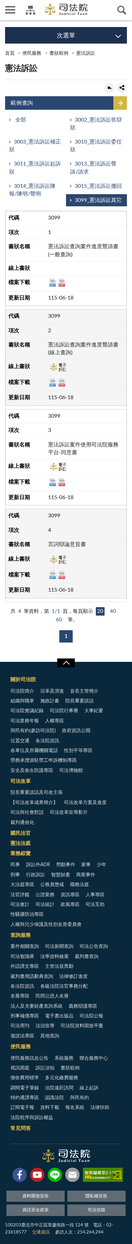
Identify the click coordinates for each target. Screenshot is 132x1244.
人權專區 (54, 721)
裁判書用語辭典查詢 (31, 976)
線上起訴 (89, 1088)
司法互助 (95, 904)
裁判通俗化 (22, 822)
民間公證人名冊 (52, 996)
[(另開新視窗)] (20, 1176)
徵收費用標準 (24, 1077)
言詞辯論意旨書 (67, 544)
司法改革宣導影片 (69, 812)
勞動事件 (65, 864)
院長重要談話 (79, 701)
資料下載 (49, 1107)
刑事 (15, 875)
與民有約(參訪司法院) (33, 730)
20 (100, 611)
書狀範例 (58, 53)
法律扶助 (99, 1107)
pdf (61, 283)
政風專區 (70, 904)
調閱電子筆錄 (24, 1088)
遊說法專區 (22, 1036)
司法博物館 (71, 770)
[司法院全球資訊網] (66, 9)
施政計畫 (49, 701)
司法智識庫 (22, 956)
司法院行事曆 (64, 710)
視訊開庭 (19, 1068)
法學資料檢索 (54, 956)
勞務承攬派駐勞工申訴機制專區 (43, 760)
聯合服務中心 (94, 1058)
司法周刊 (19, 1025)
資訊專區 (70, 894)
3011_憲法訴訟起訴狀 (35, 167)
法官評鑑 (19, 894)
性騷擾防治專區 (27, 914)
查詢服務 (20, 935)
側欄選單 (10, 10)
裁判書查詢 (86, 956)
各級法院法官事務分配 (64, 986)
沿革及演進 (52, 691)
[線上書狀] (57, 368)
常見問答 (20, 1128)
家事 (86, 864)
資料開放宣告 (35, 1196)
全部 (20, 120)
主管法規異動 (59, 966)
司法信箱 (96, 1210)
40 (113, 611)
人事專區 (95, 894)
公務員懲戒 (52, 884)
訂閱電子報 (22, 1107)
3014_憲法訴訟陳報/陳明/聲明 (32, 190)
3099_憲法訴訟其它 (98, 200)
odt (52, 283)
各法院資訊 (47, 740)
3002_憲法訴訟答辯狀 (96, 123)
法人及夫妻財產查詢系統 (36, 1006)
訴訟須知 (45, 1068)
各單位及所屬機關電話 (34, 750)
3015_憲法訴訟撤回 (98, 186)
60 (59, 619)
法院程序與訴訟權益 (31, 1117)
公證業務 (45, 894)
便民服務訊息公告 (29, 1058)
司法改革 (20, 781)
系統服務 (63, 1058)
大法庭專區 (22, 884)
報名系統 (74, 1107)
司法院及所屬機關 (30, 10)
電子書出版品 (59, 1016)
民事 (15, 864)
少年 (101, 864)
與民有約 (79, 1097)
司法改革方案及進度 (85, 802)
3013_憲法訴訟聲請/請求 (93, 167)
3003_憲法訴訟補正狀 (35, 145)
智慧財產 (60, 875)
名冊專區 (19, 996)
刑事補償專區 (24, 1016)
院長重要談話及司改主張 (36, 792)
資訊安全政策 (35, 1210)
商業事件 (85, 875)
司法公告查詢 (94, 946)
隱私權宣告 (96, 1196)
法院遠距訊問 (59, 1088)
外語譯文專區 (24, 966)
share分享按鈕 (122, 88)
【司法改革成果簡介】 (34, 802)
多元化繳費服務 (61, 1077)
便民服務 (31, 53)
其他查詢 (49, 1036)
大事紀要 (93, 710)
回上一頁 (109, 88)
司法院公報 (91, 1016)
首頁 (10, 53)
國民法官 (20, 833)
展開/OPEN (66, 662)
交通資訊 (41, 1232)
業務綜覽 (20, 853)
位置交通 (19, 740)
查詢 (122, 10)
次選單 (66, 36)
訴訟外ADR (38, 864)
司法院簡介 (22, 691)
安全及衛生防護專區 (31, 770)
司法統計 (45, 904)
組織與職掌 (22, 701)
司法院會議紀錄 (27, 710)
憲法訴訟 (85, 53)
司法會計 (19, 904)
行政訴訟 (35, 875)
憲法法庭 (20, 843)
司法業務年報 (24, 721)
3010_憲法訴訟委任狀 (96, 145)
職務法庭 (79, 884)
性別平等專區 (78, 750)
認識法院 (54, 1097)
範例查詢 (21, 103)
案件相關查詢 (24, 946)
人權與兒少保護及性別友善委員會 (46, 924)
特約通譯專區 (24, 1097)
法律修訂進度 (73, 976)
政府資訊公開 (76, 730)
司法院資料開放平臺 (82, 1025)
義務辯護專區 (83, 1006)
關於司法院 (23, 679)
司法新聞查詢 (59, 946)
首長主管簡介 (84, 691)
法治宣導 (45, 1025)
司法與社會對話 (27, 812)
